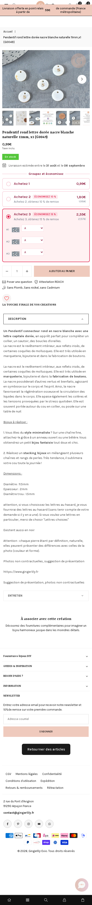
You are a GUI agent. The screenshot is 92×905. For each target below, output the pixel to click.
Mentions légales (27, 774)
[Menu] (28, 900)
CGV (8, 774)
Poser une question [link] (19, 281)
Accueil (8, 31)
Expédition (48, 781)
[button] (81, 79)
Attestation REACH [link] (51, 281)
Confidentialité (52, 774)
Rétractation (55, 787)
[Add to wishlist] (6, 298)
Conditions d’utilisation (21, 781)
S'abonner (46, 731)
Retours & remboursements (24, 787)
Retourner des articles (46, 749)
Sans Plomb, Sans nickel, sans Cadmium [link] (33, 287)
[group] (46, 79)
